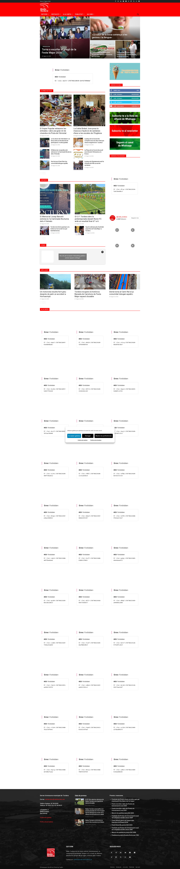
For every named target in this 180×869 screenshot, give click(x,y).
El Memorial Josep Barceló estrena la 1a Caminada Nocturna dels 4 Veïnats (61, 152)
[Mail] (125, 852)
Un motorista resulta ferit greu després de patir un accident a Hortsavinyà (53, 294)
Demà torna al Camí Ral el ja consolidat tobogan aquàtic (121, 293)
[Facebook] (115, 1)
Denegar (88, 436)
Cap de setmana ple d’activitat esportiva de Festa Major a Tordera (94, 228)
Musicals (94, 50)
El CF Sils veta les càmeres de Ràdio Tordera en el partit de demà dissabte (94, 801)
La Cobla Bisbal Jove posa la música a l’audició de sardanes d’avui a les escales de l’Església (88, 130)
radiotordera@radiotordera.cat (54, 799)
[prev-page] (41, 173)
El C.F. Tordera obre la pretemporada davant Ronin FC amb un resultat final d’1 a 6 (88, 218)
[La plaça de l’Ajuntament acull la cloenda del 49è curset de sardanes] (78, 165)
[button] (138, 14)
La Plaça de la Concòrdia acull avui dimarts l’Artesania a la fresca (93, 152)
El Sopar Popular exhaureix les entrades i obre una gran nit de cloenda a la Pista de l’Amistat (53, 130)
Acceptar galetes (74, 436)
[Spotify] (123, 1)
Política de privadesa (95, 440)
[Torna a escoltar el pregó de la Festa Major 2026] (65, 37)
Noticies (42, 288)
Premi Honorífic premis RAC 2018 (122, 825)
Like (138, 90)
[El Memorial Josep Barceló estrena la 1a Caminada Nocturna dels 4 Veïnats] (44, 154)
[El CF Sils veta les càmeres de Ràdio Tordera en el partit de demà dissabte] (79, 802)
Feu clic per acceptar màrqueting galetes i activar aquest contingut (73, 257)
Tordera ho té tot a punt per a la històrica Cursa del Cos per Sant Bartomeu (60, 228)
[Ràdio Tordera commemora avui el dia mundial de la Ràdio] (79, 822)
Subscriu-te (135, 106)
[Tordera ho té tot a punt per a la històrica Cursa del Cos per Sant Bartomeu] (44, 230)
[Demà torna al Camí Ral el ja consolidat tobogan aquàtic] (124, 281)
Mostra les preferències (104, 436)
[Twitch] (131, 1)
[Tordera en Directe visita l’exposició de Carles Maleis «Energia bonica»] (127, 49)
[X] (134, 1)
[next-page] (44, 173)
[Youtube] (139, 1)
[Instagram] (118, 1)
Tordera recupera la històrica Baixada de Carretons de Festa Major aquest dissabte (88, 294)
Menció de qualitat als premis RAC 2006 (124, 832)
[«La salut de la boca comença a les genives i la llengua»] (115, 28)
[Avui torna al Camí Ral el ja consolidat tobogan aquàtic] (44, 165)
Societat (42, 125)
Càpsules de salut (97, 31)
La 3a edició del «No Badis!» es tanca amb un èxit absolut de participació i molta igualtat (60, 140)
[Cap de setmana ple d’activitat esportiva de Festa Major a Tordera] (79, 230)
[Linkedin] (121, 1)
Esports (42, 213)
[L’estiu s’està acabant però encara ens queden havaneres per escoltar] (102, 49)
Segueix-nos (135, 94)
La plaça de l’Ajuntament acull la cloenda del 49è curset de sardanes (94, 163)
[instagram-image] (117, 229)
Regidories (112, 288)
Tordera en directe (122, 50)
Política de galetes (82, 440)
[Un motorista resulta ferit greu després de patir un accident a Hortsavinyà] (55, 281)
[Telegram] (126, 1)
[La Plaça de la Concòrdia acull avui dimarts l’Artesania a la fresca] (78, 154)
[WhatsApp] (136, 1)
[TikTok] (129, 1)
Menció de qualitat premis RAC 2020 (123, 813)
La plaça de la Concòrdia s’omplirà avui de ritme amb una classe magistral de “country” (94, 140)
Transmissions (46, 46)
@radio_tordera (121, 217)
